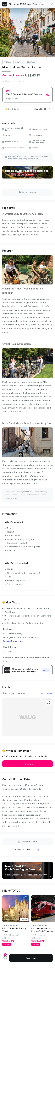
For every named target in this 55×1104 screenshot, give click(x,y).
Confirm (29, 764)
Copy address (46, 693)
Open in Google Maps (13, 641)
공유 (43, 12)
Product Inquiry (29, 192)
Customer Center (29, 841)
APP (43, 4)
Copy (37, 849)
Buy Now (31, 957)
